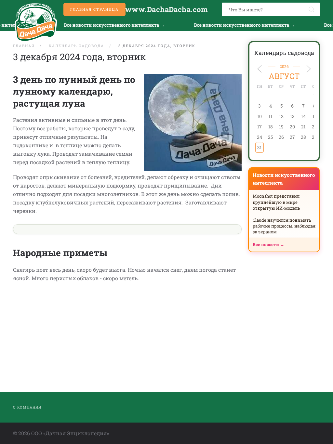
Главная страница (94, 9)
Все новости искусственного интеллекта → (108, 25)
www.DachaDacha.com (166, 9)
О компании (27, 407)
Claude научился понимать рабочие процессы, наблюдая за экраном (284, 226)
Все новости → (268, 244)
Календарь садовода (284, 53)
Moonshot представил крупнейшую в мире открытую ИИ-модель (276, 202)
